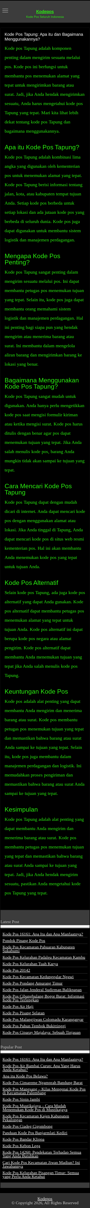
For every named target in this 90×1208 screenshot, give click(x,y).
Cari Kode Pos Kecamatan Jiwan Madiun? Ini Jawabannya (41, 1164)
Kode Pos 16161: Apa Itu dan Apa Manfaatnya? (43, 934)
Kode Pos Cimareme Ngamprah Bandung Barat (43, 1082)
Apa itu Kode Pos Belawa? (25, 1076)
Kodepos (45, 11)
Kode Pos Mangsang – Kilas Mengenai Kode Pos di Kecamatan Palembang (44, 1091)
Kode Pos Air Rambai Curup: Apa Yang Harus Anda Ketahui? (41, 1067)
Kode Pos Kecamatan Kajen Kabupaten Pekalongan (36, 1118)
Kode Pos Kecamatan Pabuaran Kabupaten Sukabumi (39, 949)
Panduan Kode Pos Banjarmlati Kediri (35, 1132)
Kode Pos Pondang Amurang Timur (33, 983)
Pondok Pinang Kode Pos (24, 940)
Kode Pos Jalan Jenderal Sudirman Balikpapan (42, 989)
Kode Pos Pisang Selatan (24, 1013)
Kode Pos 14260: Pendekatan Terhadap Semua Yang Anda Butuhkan (42, 1154)
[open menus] (5, 11)
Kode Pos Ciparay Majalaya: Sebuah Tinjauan (42, 1032)
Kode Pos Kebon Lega (21, 1145)
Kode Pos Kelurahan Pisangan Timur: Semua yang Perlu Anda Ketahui (41, 1174)
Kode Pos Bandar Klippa (23, 1139)
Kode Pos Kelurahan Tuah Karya (30, 963)
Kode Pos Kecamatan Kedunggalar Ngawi (38, 976)
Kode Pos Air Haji (18, 1006)
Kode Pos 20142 (16, 970)
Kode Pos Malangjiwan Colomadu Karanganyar (43, 1019)
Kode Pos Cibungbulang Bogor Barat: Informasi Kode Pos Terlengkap (43, 998)
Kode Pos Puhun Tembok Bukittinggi (34, 1026)
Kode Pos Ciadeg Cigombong (28, 1126)
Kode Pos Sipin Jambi (21, 1099)
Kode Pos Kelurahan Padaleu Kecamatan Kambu (44, 957)
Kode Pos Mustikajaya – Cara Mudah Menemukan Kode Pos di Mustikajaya (35, 1107)
